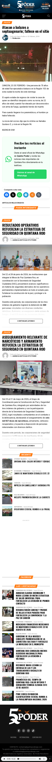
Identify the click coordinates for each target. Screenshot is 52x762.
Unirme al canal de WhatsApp (26, 174)
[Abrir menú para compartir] (32, 194)
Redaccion (16, 38)
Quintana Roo (37, 737)
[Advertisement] (26, 547)
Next (49, 6)
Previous (3, 6)
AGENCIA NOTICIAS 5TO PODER (24, 240)
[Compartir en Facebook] (6, 194)
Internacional (24, 737)
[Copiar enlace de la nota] (38, 194)
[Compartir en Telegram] (26, 194)
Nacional (13, 737)
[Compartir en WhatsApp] (19, 194)
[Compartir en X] (13, 194)
